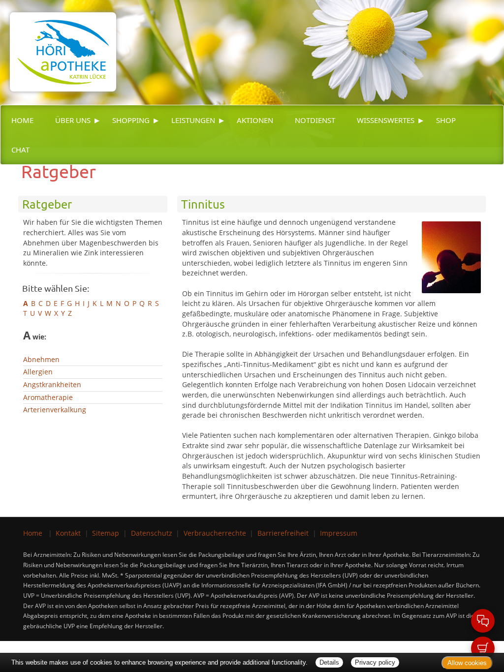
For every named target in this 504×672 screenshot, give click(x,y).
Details (329, 662)
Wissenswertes (385, 120)
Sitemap (105, 533)
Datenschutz (151, 533)
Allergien (38, 371)
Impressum (338, 533)
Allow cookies (467, 663)
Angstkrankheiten (52, 384)
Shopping (131, 120)
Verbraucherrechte (215, 533)
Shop (446, 120)
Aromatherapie (48, 397)
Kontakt (68, 533)
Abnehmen (41, 359)
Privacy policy (375, 662)
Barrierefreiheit (283, 533)
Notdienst (315, 120)
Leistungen (193, 120)
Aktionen (255, 120)
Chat (20, 149)
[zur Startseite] (58, 45)
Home (22, 120)
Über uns (73, 120)
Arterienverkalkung (54, 409)
